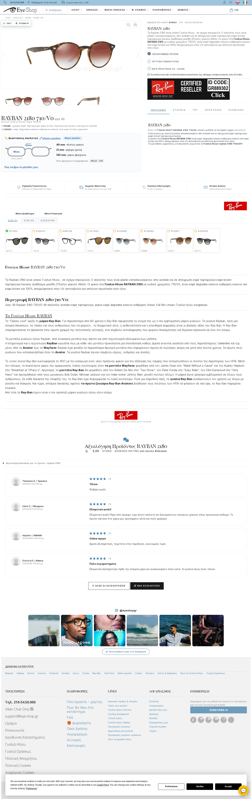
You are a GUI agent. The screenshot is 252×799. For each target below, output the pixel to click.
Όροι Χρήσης (77, 729)
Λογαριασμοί (77, 734)
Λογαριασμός (156, 705)
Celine (138, 673)
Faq (70, 717)
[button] (55, 10)
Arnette (65, 673)
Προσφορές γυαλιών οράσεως (124, 735)
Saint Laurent (124, 673)
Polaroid (53, 673)
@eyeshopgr (128, 610)
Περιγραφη (158, 110)
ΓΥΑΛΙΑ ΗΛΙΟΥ (18, 17)
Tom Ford (109, 673)
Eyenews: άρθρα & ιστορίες (123, 701)
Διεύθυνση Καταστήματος (25, 737)
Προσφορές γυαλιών (119, 726)
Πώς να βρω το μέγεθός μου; (21, 167)
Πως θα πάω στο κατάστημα (80, 709)
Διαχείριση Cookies (19, 772)
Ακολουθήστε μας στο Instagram (127, 651)
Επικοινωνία (14, 730)
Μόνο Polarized (53, 213)
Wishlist (153, 718)
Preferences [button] (31, 788)
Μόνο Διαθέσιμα (25, 213)
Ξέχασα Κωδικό (157, 726)
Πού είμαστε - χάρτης (84, 702)
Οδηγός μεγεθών (51, 138)
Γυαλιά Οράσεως (216, 673)
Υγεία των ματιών (117, 705)
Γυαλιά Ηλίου (15, 744)
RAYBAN (28, 17)
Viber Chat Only (17, 709)
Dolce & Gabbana (167, 673)
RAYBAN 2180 (38, 17)
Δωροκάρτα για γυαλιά (120, 730)
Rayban (9, 673)
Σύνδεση (154, 701)
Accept (228, 786)
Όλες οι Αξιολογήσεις (109, 585)
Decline (199, 786)
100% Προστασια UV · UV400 (167, 68)
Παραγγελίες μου (158, 722)
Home (8, 17)
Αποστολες (213, 110)
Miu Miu (96, 673)
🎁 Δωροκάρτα (79, 723)
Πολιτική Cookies (18, 765)
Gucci (76, 673)
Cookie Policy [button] (103, 785)
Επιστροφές (76, 746)
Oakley (20, 673)
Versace (149, 673)
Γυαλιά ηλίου (115, 718)
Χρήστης (154, 714)
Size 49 (29, 220)
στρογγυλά (239, 130)
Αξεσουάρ (48, 220)
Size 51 (12, 220)
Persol (30, 673)
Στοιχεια (179, 110)
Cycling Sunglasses (118, 714)
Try (195, 110)
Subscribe (217, 710)
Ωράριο (11, 723)
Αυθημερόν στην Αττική (44, 2)
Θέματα (183, 10)
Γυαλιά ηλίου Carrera (119, 709)
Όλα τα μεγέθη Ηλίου (119, 739)
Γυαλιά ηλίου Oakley (119, 722)
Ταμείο (153, 730)
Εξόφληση (236, 110)
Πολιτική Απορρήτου (21, 758)
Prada (86, 673)
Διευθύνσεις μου (158, 709)
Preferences (171, 786)
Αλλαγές (74, 740)
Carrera (42, 673)
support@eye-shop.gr (21, 716)
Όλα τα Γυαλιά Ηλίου (191, 673)
